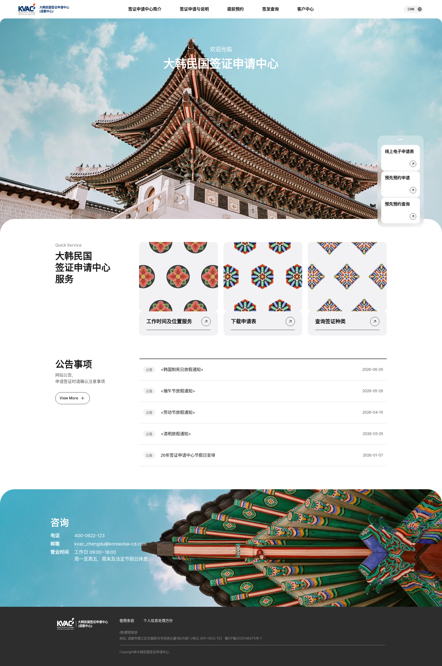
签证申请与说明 (194, 9)
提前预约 (235, 9)
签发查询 (270, 9)
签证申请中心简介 (144, 9)
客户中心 (305, 9)
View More (69, 398)
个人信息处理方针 (158, 621)
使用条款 (126, 621)
